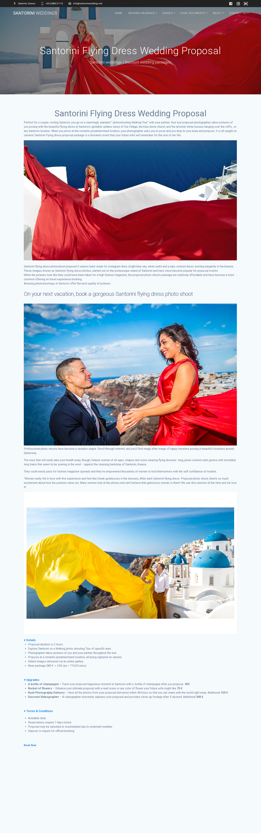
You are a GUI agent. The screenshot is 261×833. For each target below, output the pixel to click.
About (217, 13)
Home (119, 13)
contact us (237, 13)
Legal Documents (192, 13)
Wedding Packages (141, 13)
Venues (167, 13)
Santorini (35, 13)
